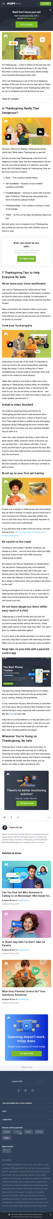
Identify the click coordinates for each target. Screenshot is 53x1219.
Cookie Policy (37, 1217)
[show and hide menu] (3, 3)
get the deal (27, 25)
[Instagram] (32, 1090)
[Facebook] (18, 1090)
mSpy (11, 714)
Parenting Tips (23, 900)
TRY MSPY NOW (26, 259)
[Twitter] (25, 1090)
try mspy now (26, 1054)
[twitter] (4, 817)
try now (45, 3)
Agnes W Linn (16, 827)
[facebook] (11, 817)
